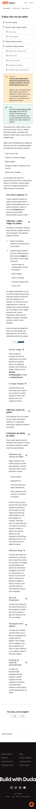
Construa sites (15, 8)
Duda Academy (6, 754)
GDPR (17, 796)
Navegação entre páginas (15, 65)
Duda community (7, 761)
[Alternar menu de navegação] (25, 2)
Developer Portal (7, 765)
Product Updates (25, 758)
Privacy (8, 796)
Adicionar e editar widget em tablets (15, 27)
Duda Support (6, 8)
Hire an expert (25, 765)
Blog (21, 754)
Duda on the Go (25, 8)
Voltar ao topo (7, 734)
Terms (13, 796)
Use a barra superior (11, 22)
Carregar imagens (13, 36)
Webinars (4, 758)
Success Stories (25, 761)
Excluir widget (12, 32)
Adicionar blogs (13, 55)
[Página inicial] (8, 3)
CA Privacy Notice (25, 796)
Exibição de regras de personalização (18, 70)
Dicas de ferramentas (14, 60)
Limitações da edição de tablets (14, 46)
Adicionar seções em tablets (13, 41)
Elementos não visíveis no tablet (17, 51)
